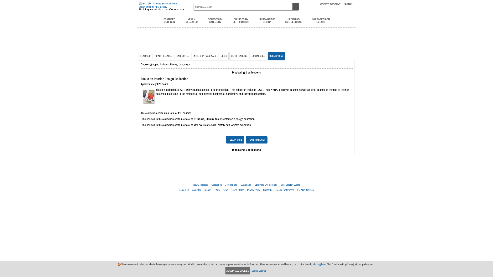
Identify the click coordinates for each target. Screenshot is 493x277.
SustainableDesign (267, 20)
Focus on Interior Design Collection (164, 78)
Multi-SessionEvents (321, 20)
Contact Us (184, 190)
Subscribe (267, 190)
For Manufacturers (305, 190)
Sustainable (258, 56)
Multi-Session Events (290, 184)
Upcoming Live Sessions (266, 184)
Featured (145, 56)
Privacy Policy (253, 190)
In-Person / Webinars (205, 56)
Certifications (239, 56)
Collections (276, 56)
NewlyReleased (191, 20)
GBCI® (224, 56)
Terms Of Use (237, 190)
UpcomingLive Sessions (293, 20)
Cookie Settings (259, 270)
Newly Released (163, 56)
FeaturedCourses (169, 20)
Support (207, 190)
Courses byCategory (215, 20)
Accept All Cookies (237, 270)
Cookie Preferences (285, 190)
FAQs (217, 190)
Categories (183, 56)
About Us (196, 190)
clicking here (319, 264)
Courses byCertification (241, 20)
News (225, 190)
